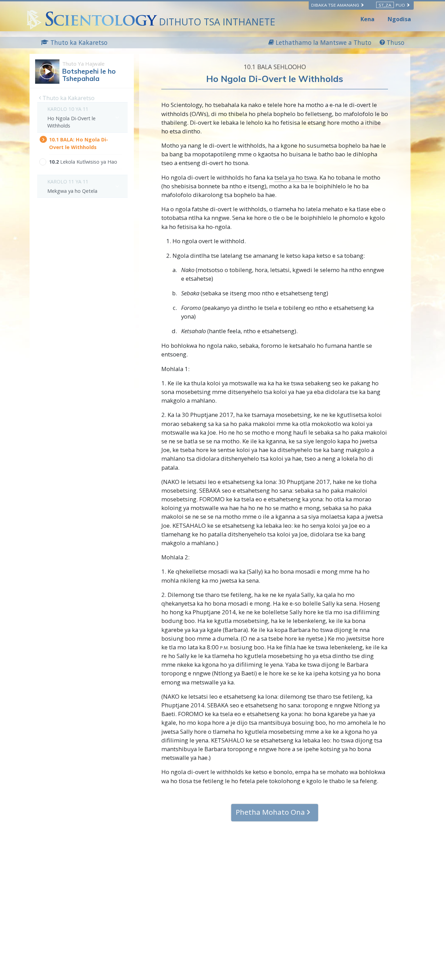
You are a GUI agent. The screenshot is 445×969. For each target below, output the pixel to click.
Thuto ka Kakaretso (68, 98)
